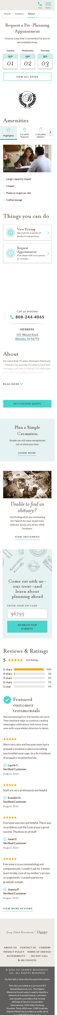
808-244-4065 (30, 316)
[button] (46, 5)
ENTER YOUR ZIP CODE (22, 605)
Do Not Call (39, 956)
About (31, 13)
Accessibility (16, 956)
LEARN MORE (27, 452)
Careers (45, 947)
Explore (19, 13)
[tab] (8, 133)
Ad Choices (28, 960)
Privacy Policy (13, 952)
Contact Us (28, 947)
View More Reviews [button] (18, 908)
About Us (10, 947)
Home (7, 13)
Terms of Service (39, 952)
